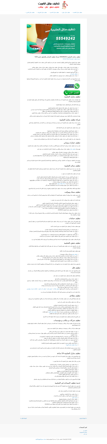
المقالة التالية (23, 418)
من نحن (85, 434)
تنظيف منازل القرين (30, 12)
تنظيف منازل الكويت (52, 312)
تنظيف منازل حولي (66, 12)
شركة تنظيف (77, 59)
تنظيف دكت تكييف (42, 288)
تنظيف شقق (74, 254)
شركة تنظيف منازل (61, 183)
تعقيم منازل (49, 288)
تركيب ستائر (74, 397)
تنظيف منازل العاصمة (77, 12)
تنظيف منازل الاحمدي (54, 12)
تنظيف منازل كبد (73, 74)
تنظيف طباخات (56, 288)
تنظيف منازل (72, 149)
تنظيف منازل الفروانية (42, 12)
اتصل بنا (85, 430)
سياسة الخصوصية (83, 432)
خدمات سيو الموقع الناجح (41, 439)
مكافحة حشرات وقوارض (32, 288)
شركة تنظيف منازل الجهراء (71, 344)
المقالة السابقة (83, 418)
